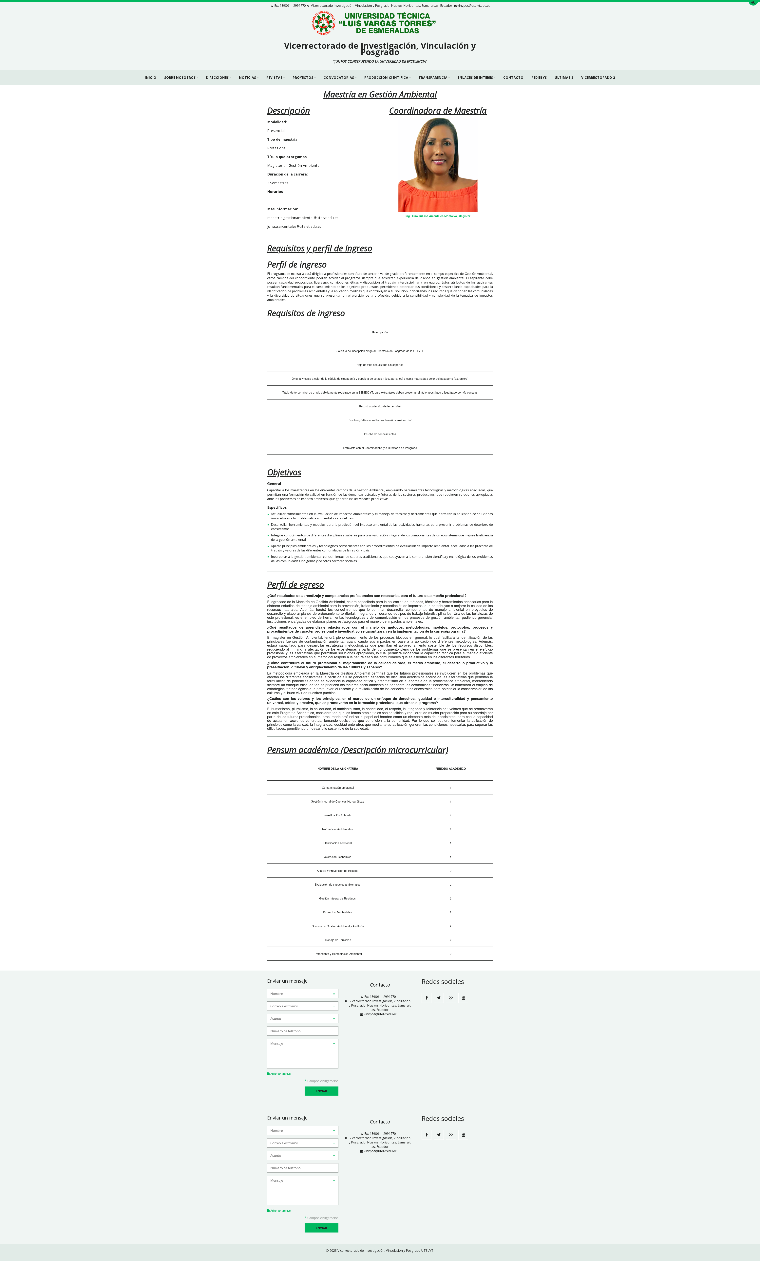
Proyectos (303, 77)
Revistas (274, 77)
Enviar (321, 1091)
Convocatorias (339, 77)
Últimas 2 (564, 77)
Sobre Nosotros (180, 77)
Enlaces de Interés (475, 77)
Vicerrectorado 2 (598, 77)
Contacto (513, 77)
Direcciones (217, 77)
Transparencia (433, 77)
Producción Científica (386, 77)
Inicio (150, 77)
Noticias (247, 77)
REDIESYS (539, 77)
